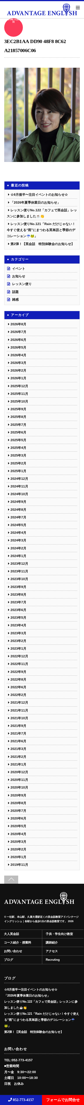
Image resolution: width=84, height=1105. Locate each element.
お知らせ (18, 276)
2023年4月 (18, 625)
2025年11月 (19, 394)
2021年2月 (18, 757)
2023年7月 (18, 602)
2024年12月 (19, 478)
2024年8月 (18, 509)
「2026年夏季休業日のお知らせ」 (35, 202)
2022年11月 (19, 664)
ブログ (8, 959)
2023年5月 (18, 617)
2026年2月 (18, 370)
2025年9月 (18, 409)
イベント (18, 268)
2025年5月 (18, 440)
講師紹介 (52, 942)
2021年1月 (18, 764)
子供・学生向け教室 (59, 934)
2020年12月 (19, 772)
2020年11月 (19, 780)
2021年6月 (18, 741)
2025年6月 (18, 432)
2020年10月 (19, 787)
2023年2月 (18, 641)
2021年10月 (19, 718)
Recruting (53, 959)
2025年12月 (19, 386)
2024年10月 (19, 494)
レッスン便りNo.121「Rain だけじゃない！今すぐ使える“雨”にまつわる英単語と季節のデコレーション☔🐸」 (41, 230)
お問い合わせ (13, 951)
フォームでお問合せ (63, 1100)
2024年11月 (19, 486)
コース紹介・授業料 (17, 942)
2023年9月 (18, 587)
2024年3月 (18, 540)
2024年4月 (18, 532)
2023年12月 (19, 563)
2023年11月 (19, 571)
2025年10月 (19, 401)
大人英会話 (11, 934)
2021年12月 (19, 702)
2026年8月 (18, 324)
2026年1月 (18, 378)
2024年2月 (18, 548)
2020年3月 (18, 841)
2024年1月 (18, 556)
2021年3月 (18, 749)
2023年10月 (19, 579)
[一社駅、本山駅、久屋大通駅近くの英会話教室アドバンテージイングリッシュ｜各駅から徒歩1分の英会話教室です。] (39, 902)
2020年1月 (18, 857)
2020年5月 (18, 826)
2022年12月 (19, 656)
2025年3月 (18, 455)
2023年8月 (18, 594)
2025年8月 (18, 417)
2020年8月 (18, 803)
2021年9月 (18, 726)
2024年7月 (18, 517)
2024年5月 (18, 525)
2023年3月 (18, 633)
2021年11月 (19, 710)
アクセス (52, 951)
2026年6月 (18, 340)
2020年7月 (18, 811)
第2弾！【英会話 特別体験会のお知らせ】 (42, 244)
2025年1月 (18, 471)
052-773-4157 (23, 1100)
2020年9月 (18, 795)
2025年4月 (18, 448)
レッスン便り (22, 284)
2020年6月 (18, 818)
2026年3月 (18, 363)
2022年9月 (18, 672)
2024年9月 (18, 502)
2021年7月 (18, 733)
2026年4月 (18, 355)
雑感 (15, 299)
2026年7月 (18, 332)
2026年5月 (18, 347)
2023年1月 (18, 648)
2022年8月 (18, 679)
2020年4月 (18, 834)
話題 (15, 292)
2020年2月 (18, 849)
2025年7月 (18, 425)
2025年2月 (18, 463)
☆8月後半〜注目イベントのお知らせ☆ (39, 194)
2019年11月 (19, 865)
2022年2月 (18, 695)
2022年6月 (18, 687)
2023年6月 (18, 610)
